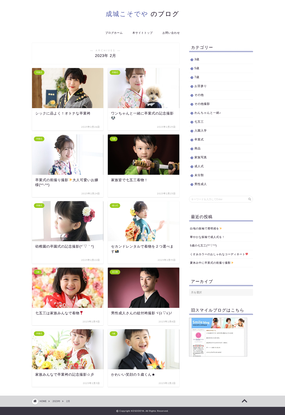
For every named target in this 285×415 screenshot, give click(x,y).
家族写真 (200, 157)
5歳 (196, 68)
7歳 (196, 77)
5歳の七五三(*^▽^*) (203, 245)
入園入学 (200, 130)
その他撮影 (202, 103)
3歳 (196, 59)
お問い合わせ (171, 32)
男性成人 (200, 184)
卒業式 (199, 139)
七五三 (199, 121)
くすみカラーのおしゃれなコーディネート (217, 254)
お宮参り (200, 86)
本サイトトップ (142, 32)
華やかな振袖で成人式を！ (207, 237)
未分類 (199, 175)
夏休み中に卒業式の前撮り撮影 (210, 262)
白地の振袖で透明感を (204, 228)
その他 (199, 94)
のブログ (142, 14)
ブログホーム (114, 32)
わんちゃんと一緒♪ (207, 112)
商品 (197, 148)
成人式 (199, 166)
